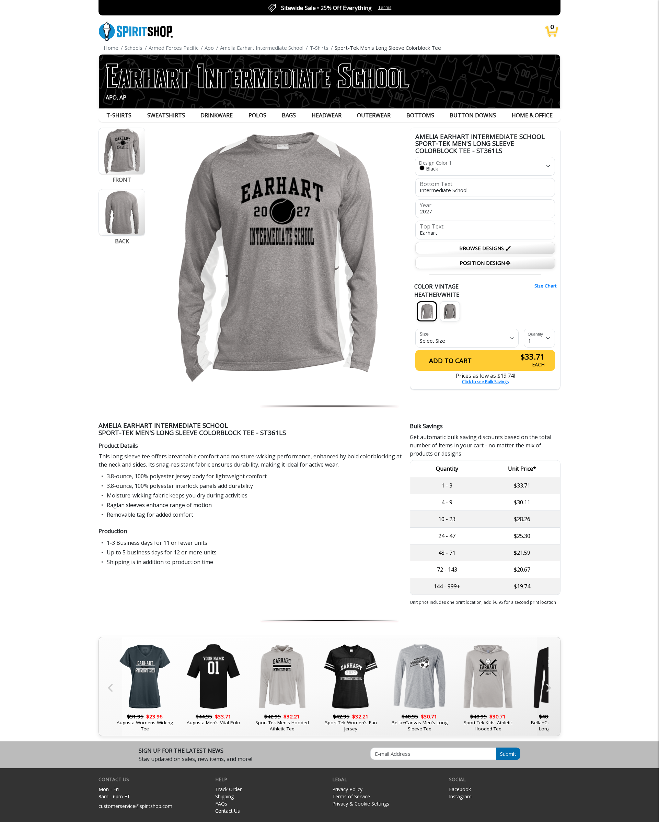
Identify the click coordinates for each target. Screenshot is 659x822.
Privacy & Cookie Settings (360, 803)
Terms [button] (385, 7)
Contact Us (227, 811)
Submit (508, 753)
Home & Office (532, 115)
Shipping (224, 796)
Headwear (327, 115)
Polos (257, 115)
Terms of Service (351, 796)
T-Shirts (118, 115)
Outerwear (374, 115)
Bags (289, 115)
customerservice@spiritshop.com (135, 806)
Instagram (460, 796)
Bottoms (420, 115)
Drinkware (216, 115)
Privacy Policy (347, 789)
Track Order (228, 789)
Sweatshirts (166, 115)
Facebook (460, 789)
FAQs (221, 803)
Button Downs (473, 115)
